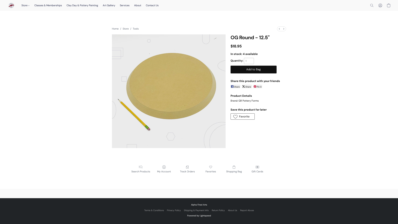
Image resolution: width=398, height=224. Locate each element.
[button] (11, 5)
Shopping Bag (234, 171)
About (137, 5)
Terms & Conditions (154, 210)
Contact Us (152, 5)
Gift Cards (257, 171)
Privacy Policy (174, 210)
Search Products (140, 171)
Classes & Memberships (48, 5)
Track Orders (187, 171)
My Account (164, 171)
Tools (136, 28)
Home (115, 28)
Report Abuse (247, 210)
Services (125, 5)
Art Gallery (109, 5)
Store (24, 5)
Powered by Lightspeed (199, 215)
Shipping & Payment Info (196, 210)
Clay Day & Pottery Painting (82, 5)
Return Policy (218, 210)
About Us (232, 210)
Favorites (211, 171)
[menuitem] (279, 29)
